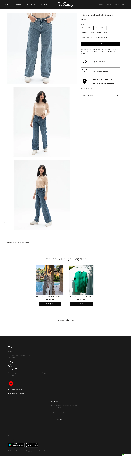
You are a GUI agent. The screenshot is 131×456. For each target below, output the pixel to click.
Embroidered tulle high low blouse (49, 296)
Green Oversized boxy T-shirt (81, 296)
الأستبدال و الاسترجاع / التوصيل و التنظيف (18, 242)
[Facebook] (86, 88)
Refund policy (42, 451)
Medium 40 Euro (88, 32)
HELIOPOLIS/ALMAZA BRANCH (103, 83)
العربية (101, 4)
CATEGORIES (30, 4)
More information (88, 95)
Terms (23, 451)
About (18, 451)
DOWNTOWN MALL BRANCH (103, 79)
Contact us (11, 451)
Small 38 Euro (100, 28)
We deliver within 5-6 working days (19, 355)
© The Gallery (11, 439)
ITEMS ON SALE (44, 4)
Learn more (11, 358)
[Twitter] (88, 88)
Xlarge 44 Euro (87, 37)
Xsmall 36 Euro (87, 28)
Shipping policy (31, 451)
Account (109, 4)
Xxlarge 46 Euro (101, 37)
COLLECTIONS (17, 4)
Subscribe (58, 419)
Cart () (124, 4)
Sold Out (100, 43)
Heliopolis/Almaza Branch (16, 393)
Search (117, 4)
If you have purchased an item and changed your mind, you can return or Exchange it (36, 373)
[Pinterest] (91, 88)
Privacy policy (52, 451)
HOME (7, 4)
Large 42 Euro (102, 32)
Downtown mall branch (15, 389)
